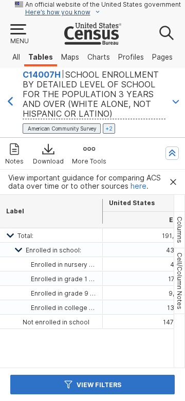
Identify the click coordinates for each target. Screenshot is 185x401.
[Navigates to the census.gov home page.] (92, 41)
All (16, 57)
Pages (162, 57)
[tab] (179, 229)
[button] (19, 34)
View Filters (99, 385)
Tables (40, 57)
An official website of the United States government (103, 4)
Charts (98, 57)
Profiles (131, 57)
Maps (70, 57)
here (138, 186)
